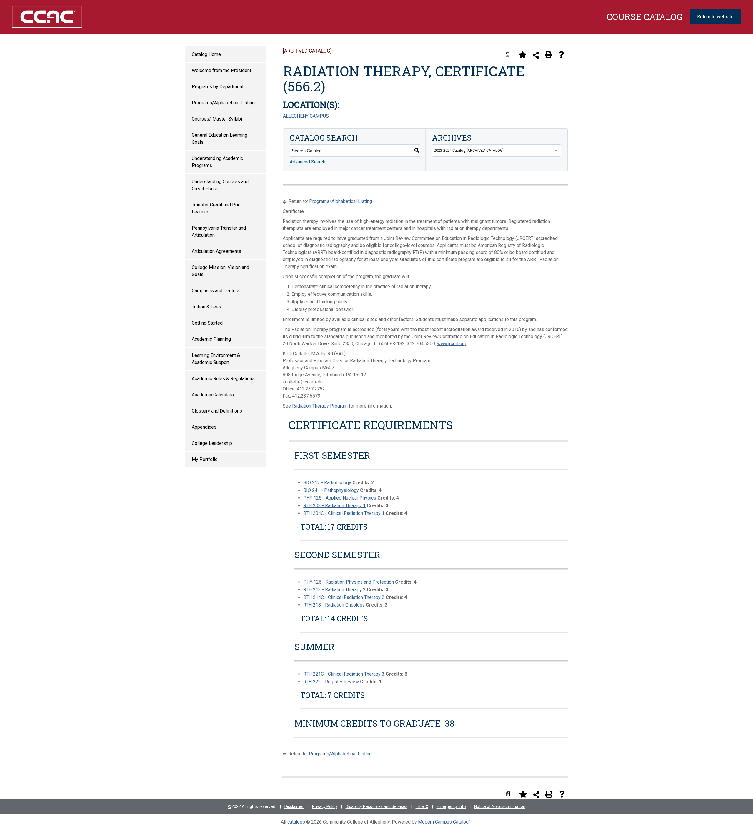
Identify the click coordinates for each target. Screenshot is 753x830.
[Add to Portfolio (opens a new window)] (522, 54)
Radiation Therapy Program (320, 406)
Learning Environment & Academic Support (216, 359)
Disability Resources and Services (376, 806)
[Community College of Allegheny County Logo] (67, 17)
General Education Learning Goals (219, 138)
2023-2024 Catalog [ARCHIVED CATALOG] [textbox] (469, 150)
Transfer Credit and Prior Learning (217, 208)
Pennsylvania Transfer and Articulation (219, 231)
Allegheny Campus (306, 116)
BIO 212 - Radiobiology (327, 482)
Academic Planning (211, 339)
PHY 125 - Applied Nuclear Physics (339, 498)
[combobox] (496, 150)
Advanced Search (307, 162)
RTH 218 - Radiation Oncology (334, 605)
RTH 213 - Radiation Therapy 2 (334, 589)
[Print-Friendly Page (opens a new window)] (548, 54)
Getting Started (207, 323)
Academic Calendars (213, 395)
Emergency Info (451, 806)
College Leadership (212, 443)
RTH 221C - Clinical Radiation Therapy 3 (343, 674)
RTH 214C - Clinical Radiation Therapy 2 (343, 597)
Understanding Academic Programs (217, 162)
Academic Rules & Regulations (223, 378)
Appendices (204, 427)
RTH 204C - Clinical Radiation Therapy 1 (343, 513)
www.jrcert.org (451, 343)
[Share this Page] (536, 55)
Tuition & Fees (206, 307)
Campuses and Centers (216, 290)
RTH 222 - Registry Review (331, 681)
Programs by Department (218, 86)
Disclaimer (294, 806)
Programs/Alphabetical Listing (223, 103)
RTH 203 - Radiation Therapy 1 (334, 505)
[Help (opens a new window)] (561, 54)
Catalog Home (206, 54)
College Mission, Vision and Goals (220, 271)
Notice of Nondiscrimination (499, 806)
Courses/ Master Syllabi (217, 119)
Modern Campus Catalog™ (445, 822)
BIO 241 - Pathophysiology (331, 490)
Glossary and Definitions (217, 411)
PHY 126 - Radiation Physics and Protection (348, 582)
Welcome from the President (221, 70)
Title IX (422, 806)
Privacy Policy (324, 806)
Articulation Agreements (216, 251)
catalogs (296, 822)
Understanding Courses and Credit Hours (220, 185)
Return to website (715, 16)
